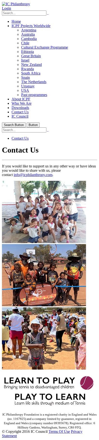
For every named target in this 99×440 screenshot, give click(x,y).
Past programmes (34, 95)
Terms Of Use (59, 431)
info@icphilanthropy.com (33, 175)
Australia (28, 34)
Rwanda (27, 69)
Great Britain (31, 56)
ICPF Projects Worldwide (31, 26)
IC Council (20, 116)
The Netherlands (33, 82)
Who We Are (21, 103)
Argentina (28, 30)
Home (16, 21)
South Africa (30, 73)
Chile (25, 43)
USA (25, 90)
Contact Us (20, 112)
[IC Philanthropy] (16, 4)
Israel (25, 60)
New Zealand (31, 65)
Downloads (20, 108)
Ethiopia (27, 52)
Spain (25, 77)
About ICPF (21, 99)
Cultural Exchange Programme (44, 47)
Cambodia (29, 39)
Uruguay (28, 86)
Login (6, 8)
